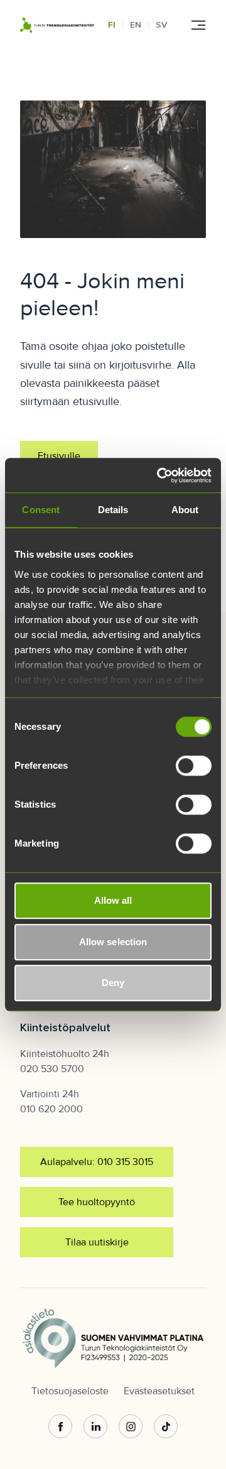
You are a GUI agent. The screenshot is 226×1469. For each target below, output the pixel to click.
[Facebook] (60, 1426)
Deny (113, 982)
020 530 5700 (52, 1069)
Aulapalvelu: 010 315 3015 (96, 1162)
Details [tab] (113, 509)
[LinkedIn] (95, 1426)
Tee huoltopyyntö (96, 1202)
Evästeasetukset (159, 1391)
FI (112, 24)
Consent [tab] (41, 509)
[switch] (194, 766)
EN (135, 24)
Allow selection (113, 941)
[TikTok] (165, 1426)
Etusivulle (59, 456)
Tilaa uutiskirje (97, 1242)
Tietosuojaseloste (70, 1391)
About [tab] (185, 509)
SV (161, 24)
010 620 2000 (51, 1109)
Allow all (113, 900)
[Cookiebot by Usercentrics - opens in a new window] (159, 475)
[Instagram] (130, 1426)
